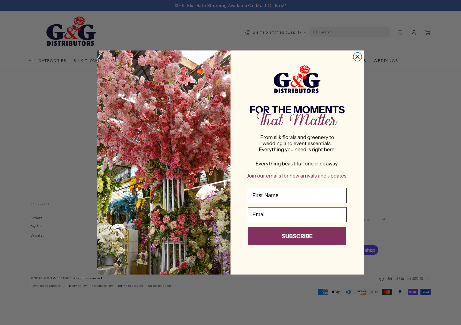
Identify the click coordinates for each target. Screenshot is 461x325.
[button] (297, 237)
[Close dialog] (357, 57)
